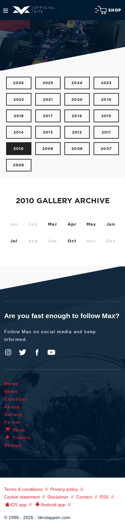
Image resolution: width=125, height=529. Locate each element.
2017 (48, 116)
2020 (77, 99)
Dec (110, 241)
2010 (18, 149)
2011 (106, 132)
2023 (106, 83)
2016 (77, 116)
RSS (104, 496)
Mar (52, 224)
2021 (48, 99)
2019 (106, 99)
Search (13, 445)
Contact (84, 496)
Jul (14, 241)
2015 (106, 116)
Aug (33, 241)
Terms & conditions (23, 489)
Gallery (13, 414)
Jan (14, 224)
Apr (72, 224)
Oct (72, 241)
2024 (77, 83)
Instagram (8, 352)
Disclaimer (58, 496)
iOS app (18, 504)
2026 (18, 83)
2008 (77, 149)
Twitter (23, 352)
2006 (19, 165)
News (11, 391)
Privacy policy (64, 489)
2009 (48, 149)
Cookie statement (22, 496)
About (12, 406)
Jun (110, 224)
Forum (12, 422)
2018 (19, 116)
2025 (48, 83)
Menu (5, 10)
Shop (114, 10)
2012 (77, 132)
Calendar (15, 399)
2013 (48, 132)
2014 (18, 132)
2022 (18, 99)
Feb (33, 224)
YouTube (51, 352)
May (91, 224)
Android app (53, 504)
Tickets (21, 437)
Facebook (37, 352)
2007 (106, 149)
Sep (52, 241)
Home (11, 383)
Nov (91, 241)
